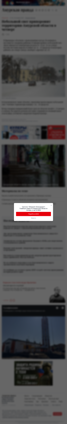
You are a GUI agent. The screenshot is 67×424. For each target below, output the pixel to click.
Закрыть (33, 218)
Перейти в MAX (33, 214)
